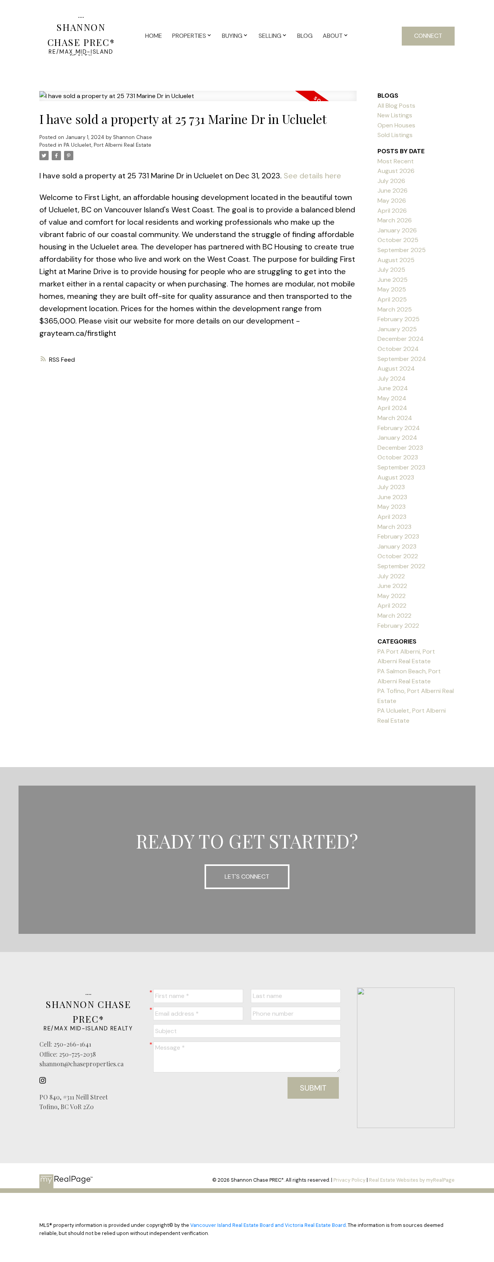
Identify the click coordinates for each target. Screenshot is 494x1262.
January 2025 (397, 329)
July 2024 (391, 378)
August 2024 (396, 368)
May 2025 (391, 289)
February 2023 (398, 536)
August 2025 (395, 260)
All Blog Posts (396, 106)
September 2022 (401, 566)
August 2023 (395, 477)
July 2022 (391, 576)
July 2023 (391, 487)
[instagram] (44, 1080)
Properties (189, 36)
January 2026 (397, 230)
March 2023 (394, 527)
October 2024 (398, 349)
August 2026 (395, 171)
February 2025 (398, 319)
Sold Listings (395, 135)
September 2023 (401, 467)
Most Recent (395, 161)
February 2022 (398, 626)
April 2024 (392, 408)
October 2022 (397, 556)
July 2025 (391, 270)
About (333, 36)
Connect (428, 36)
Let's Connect (247, 876)
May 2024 (391, 398)
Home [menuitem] (153, 36)
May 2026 (391, 200)
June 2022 (392, 586)
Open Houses (396, 125)
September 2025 (401, 250)
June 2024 (392, 388)
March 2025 (394, 309)
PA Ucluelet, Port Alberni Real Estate (107, 145)
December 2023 (400, 448)
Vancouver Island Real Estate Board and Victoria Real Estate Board (268, 1225)
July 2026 (391, 181)
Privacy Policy (349, 1180)
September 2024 (401, 359)
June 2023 (392, 497)
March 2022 (394, 616)
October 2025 (397, 240)
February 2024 (398, 428)
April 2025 (392, 299)
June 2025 (392, 280)
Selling (270, 36)
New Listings (394, 115)
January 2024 (397, 438)
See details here (312, 176)
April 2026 (392, 211)
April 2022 (391, 605)
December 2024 (400, 339)
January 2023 (396, 546)
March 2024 (394, 418)
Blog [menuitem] (305, 36)
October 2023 (397, 457)
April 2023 (391, 517)
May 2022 (391, 596)
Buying (232, 36)
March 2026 (394, 220)
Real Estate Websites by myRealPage (412, 1180)
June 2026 (392, 190)
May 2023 (391, 507)
